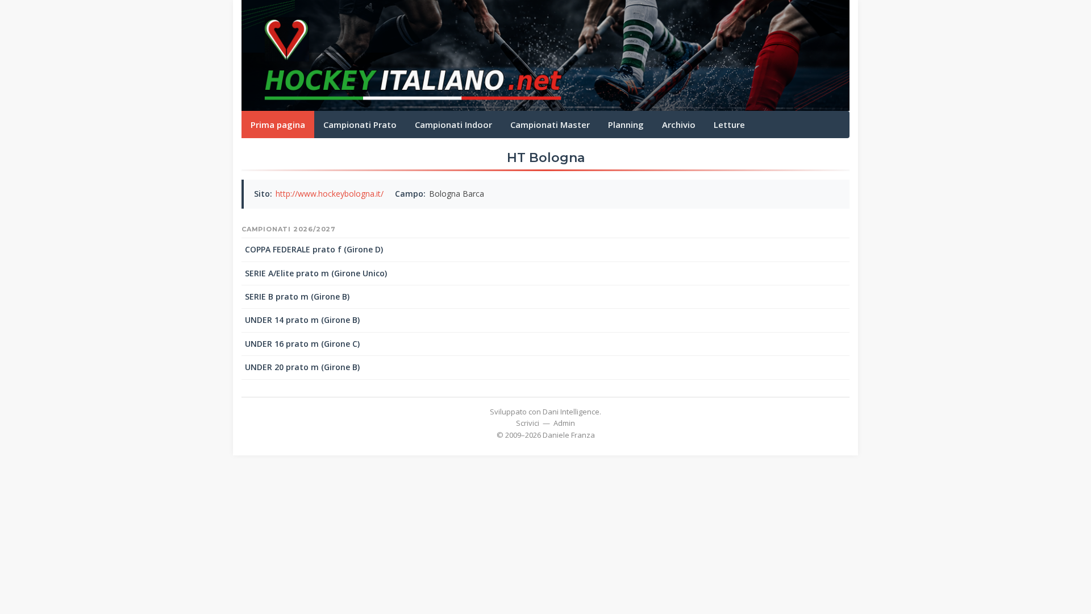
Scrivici (527, 423)
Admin (564, 423)
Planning (626, 124)
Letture (729, 124)
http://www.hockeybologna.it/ (330, 193)
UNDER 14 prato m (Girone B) (302, 319)
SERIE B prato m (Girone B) (297, 296)
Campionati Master (550, 124)
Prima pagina (278, 124)
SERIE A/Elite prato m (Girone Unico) (316, 273)
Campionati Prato (360, 124)
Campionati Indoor (453, 124)
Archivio (679, 124)
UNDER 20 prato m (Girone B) (302, 367)
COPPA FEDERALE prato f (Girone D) (314, 249)
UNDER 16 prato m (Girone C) (302, 343)
